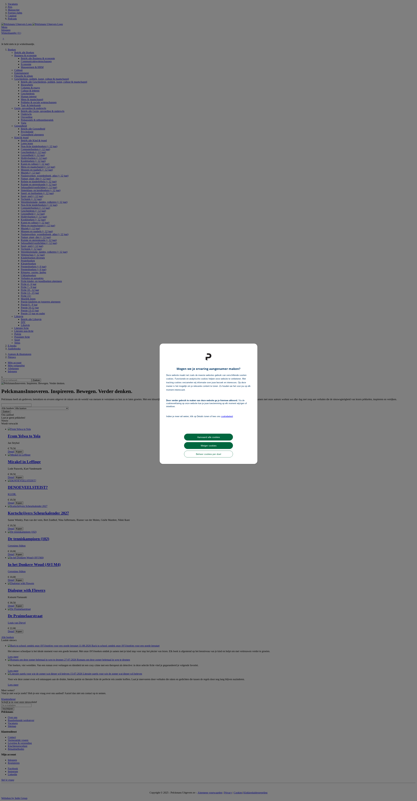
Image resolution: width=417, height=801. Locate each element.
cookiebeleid (227, 416)
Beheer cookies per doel (208, 454)
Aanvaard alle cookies (208, 437)
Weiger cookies (208, 445)
